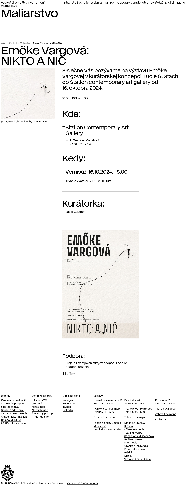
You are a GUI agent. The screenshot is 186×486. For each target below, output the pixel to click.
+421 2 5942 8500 (104, 412)
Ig (106, 2)
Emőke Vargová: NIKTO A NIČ (47, 43)
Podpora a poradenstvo (132, 2)
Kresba (128, 426)
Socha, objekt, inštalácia (139, 436)
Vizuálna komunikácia (137, 459)
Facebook (69, 404)
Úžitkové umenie (134, 429)
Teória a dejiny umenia (107, 423)
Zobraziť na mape (104, 417)
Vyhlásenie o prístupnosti (82, 483)
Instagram (69, 400)
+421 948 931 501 (103, 409)
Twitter (67, 407)
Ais (86, 2)
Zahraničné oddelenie (14, 413)
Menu (181, 2)
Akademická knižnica (14, 417)
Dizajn (128, 456)
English (170, 2)
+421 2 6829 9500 (134, 412)
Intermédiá (130, 443)
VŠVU (3, 43)
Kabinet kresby (23, 122)
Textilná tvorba (133, 433)
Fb (112, 2)
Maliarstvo (25, 43)
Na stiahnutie (40, 410)
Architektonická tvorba (107, 429)
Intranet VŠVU (73, 2)
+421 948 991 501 (134, 409)
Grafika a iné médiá (136, 446)
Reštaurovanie (133, 439)
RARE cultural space (13, 423)
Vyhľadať (157, 2)
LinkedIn (68, 410)
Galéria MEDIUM (11, 420)
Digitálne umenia (134, 423)
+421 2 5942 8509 (165, 409)
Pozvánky (7, 122)
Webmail (97, 2)
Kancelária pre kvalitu (14, 400)
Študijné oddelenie (12, 410)
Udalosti (13, 43)
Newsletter (38, 407)
